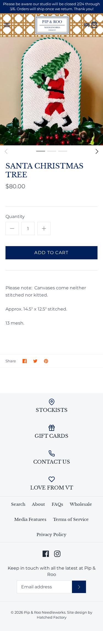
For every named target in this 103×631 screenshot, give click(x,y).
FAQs (57, 504)
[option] (51, 91)
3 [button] (62, 151)
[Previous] (6, 151)
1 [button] (40, 151)
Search (18, 504)
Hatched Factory (51, 617)
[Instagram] (57, 554)
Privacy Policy (51, 534)
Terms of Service (71, 519)
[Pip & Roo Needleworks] (51, 25)
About (38, 504)
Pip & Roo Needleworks (44, 612)
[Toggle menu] (7, 25)
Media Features (30, 519)
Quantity (15, 216)
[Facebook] (46, 554)
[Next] (97, 151)
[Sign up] (79, 587)
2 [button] (51, 151)
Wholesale (81, 504)
